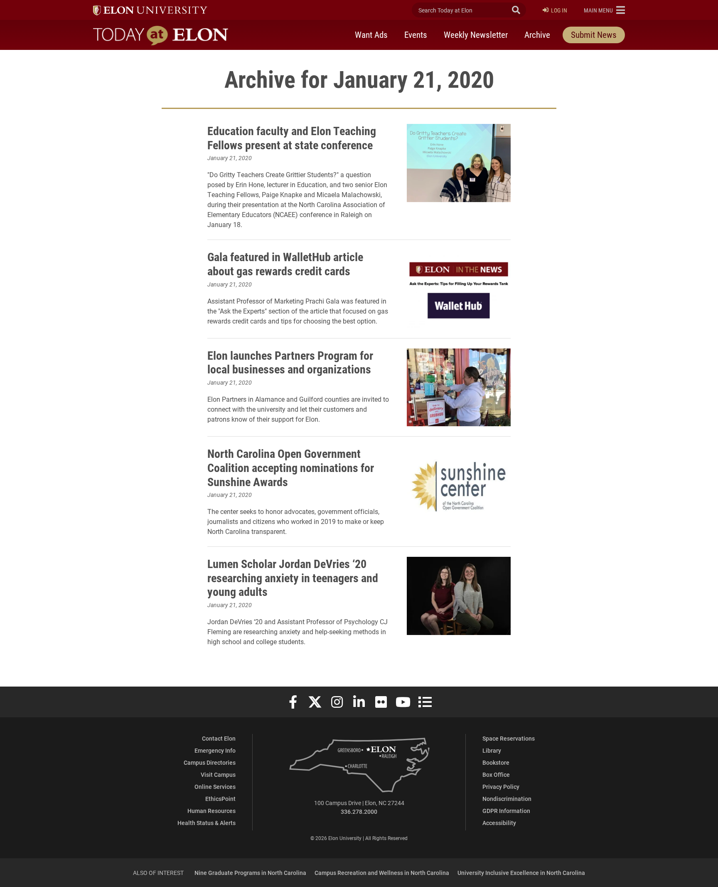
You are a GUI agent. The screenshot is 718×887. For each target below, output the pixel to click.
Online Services (215, 787)
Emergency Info (215, 750)
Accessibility (499, 823)
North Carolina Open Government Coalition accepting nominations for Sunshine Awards (290, 467)
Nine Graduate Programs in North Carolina (250, 873)
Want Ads (371, 34)
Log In (559, 10)
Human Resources (211, 811)
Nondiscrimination (506, 799)
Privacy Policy (500, 787)
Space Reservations (508, 738)
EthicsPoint (220, 799)
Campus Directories (210, 762)
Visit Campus (218, 774)
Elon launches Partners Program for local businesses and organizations (290, 362)
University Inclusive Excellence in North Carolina (521, 873)
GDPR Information (506, 811)
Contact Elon (219, 738)
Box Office (496, 774)
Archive (537, 34)
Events (415, 34)
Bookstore (495, 762)
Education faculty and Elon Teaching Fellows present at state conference (291, 138)
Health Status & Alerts (206, 823)
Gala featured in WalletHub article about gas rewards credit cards (285, 264)
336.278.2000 (359, 811)
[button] (604, 10)
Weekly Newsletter (476, 34)
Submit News (594, 34)
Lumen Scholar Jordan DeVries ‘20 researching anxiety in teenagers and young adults (292, 577)
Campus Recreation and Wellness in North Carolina (382, 873)
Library (491, 750)
